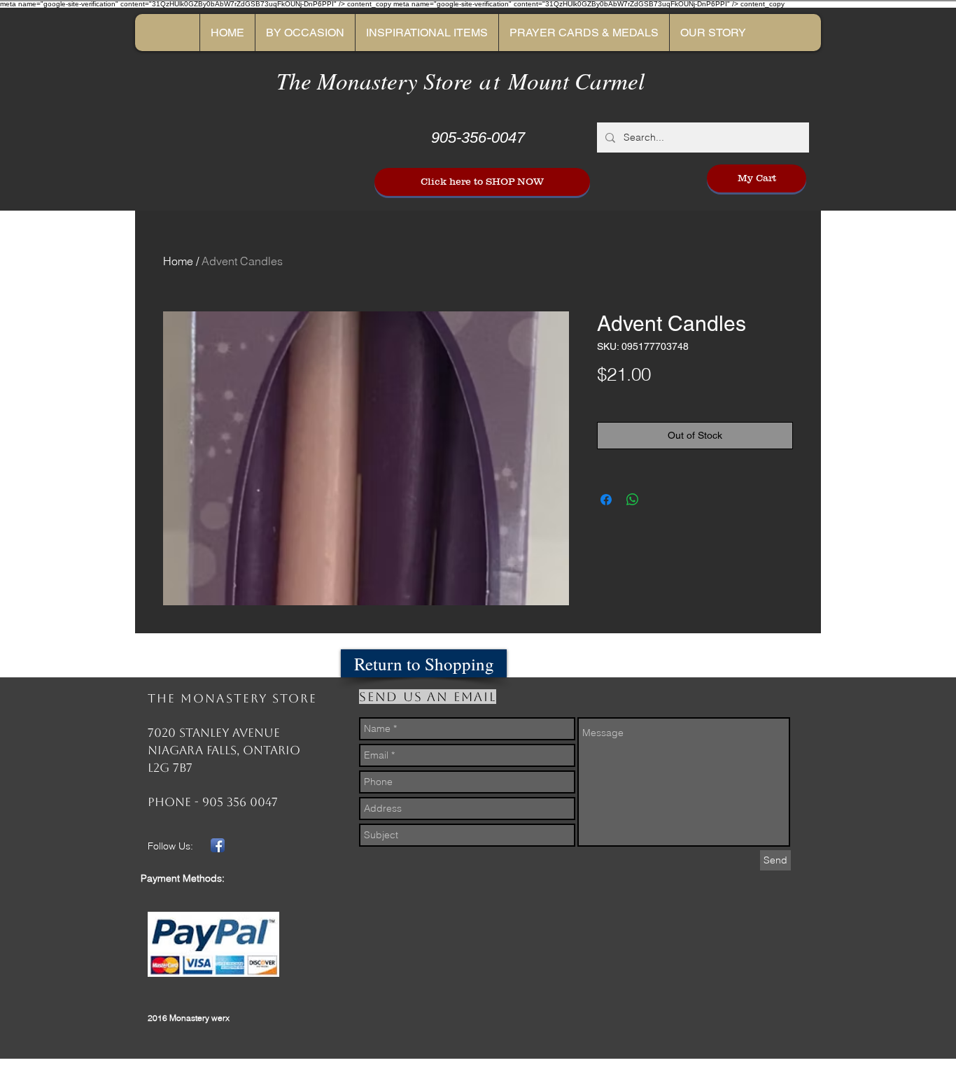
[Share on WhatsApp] (632, 499)
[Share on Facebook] (606, 499)
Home (178, 261)
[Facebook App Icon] (218, 845)
